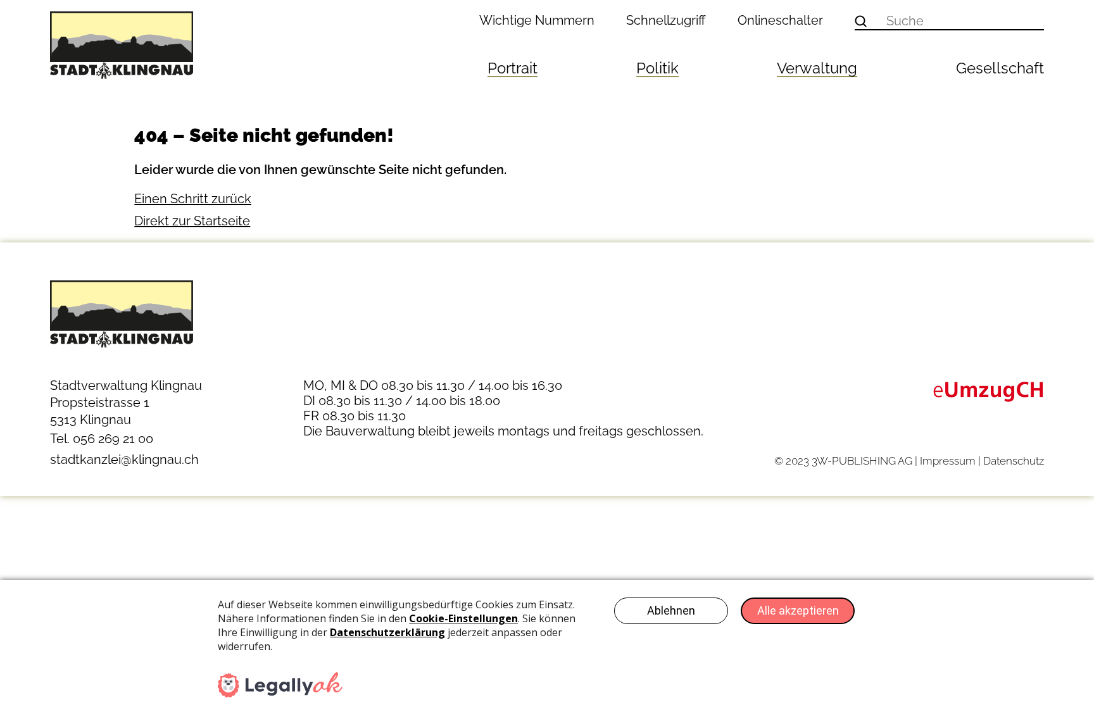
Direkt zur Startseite (192, 220)
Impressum (948, 460)
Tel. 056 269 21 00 (101, 438)
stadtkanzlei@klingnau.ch (124, 459)
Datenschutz (1013, 460)
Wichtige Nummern (536, 20)
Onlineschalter (780, 20)
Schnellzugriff (666, 20)
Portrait (512, 68)
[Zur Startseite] (167, 45)
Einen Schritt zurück (192, 198)
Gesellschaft (1000, 68)
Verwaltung (817, 68)
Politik (657, 68)
